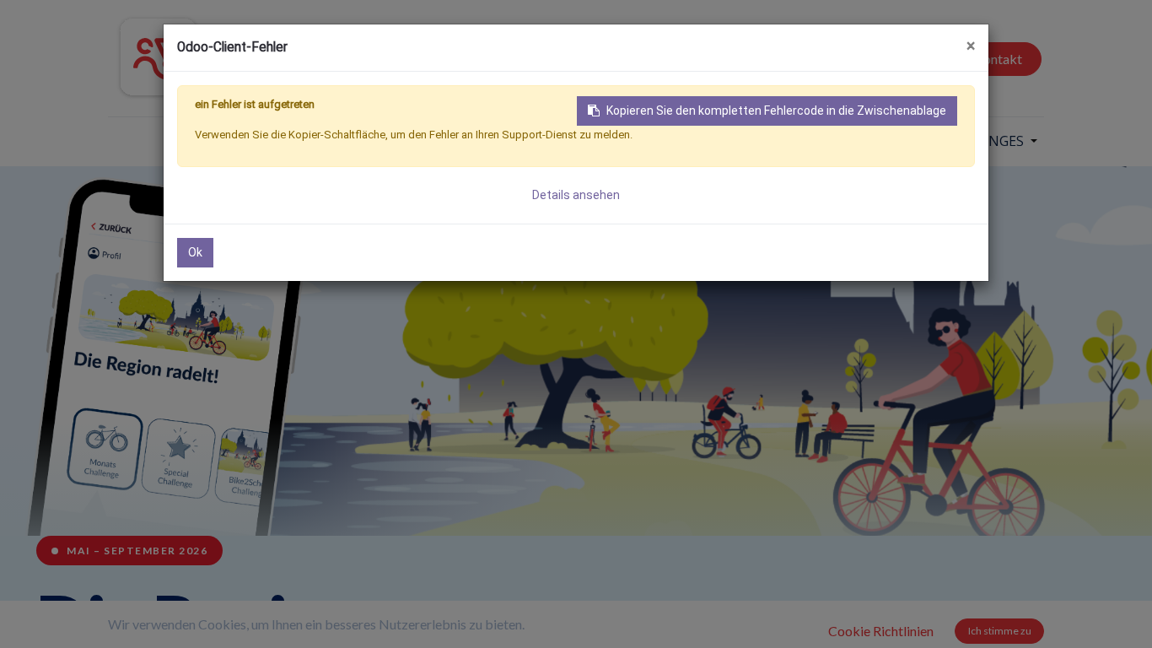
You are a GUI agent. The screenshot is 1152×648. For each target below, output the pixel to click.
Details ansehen (576, 195)
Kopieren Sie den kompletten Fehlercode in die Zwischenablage (776, 110)
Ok (195, 252)
